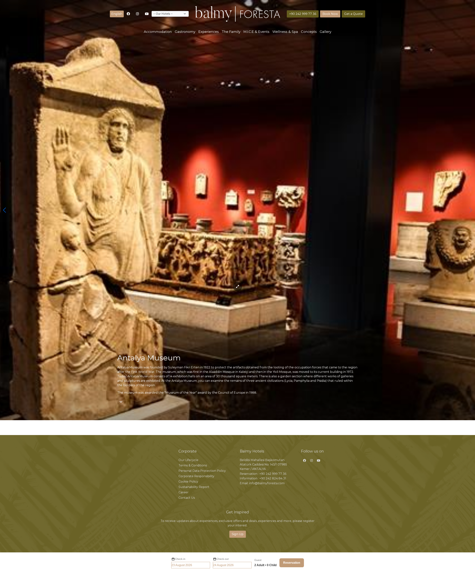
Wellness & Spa (285, 32)
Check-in (180, 558)
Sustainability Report (193, 487)
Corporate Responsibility (196, 476)
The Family (231, 32)
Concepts (309, 32)
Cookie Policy (188, 481)
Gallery (325, 32)
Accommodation (158, 32)
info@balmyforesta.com (267, 483)
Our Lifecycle (188, 460)
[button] (117, 14)
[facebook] (128, 14)
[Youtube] (147, 14)
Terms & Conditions (192, 465)
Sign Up (237, 534)
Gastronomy (185, 32)
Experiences (208, 32)
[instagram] (137, 14)
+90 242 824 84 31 (272, 478)
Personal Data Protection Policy (202, 471)
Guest (257, 560)
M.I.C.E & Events (256, 32)
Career (183, 492)
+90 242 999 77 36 (272, 474)
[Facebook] (304, 460)
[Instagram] (311, 460)
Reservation (291, 562)
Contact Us (186, 497)
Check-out (223, 558)
